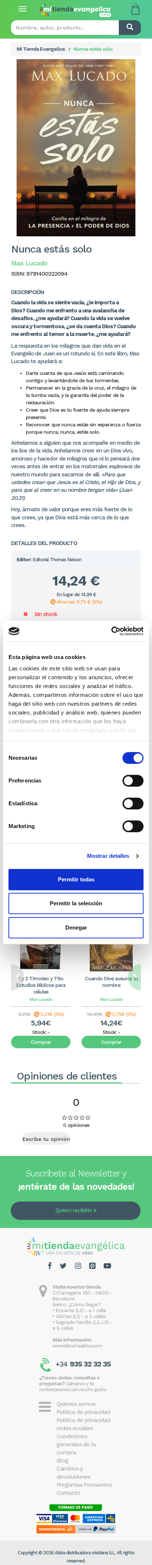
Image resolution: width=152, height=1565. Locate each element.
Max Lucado (41, 999)
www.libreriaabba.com (77, 1346)
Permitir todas (76, 879)
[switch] (133, 781)
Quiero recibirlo (73, 1210)
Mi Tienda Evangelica (41, 49)
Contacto (68, 1492)
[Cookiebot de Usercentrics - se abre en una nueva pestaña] (111, 631)
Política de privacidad (83, 1411)
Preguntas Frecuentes (84, 1484)
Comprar (41, 1042)
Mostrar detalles (108, 856)
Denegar (76, 927)
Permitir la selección (76, 903)
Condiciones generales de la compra (76, 1444)
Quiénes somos (75, 1403)
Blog (62, 1460)
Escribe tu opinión (46, 1139)
